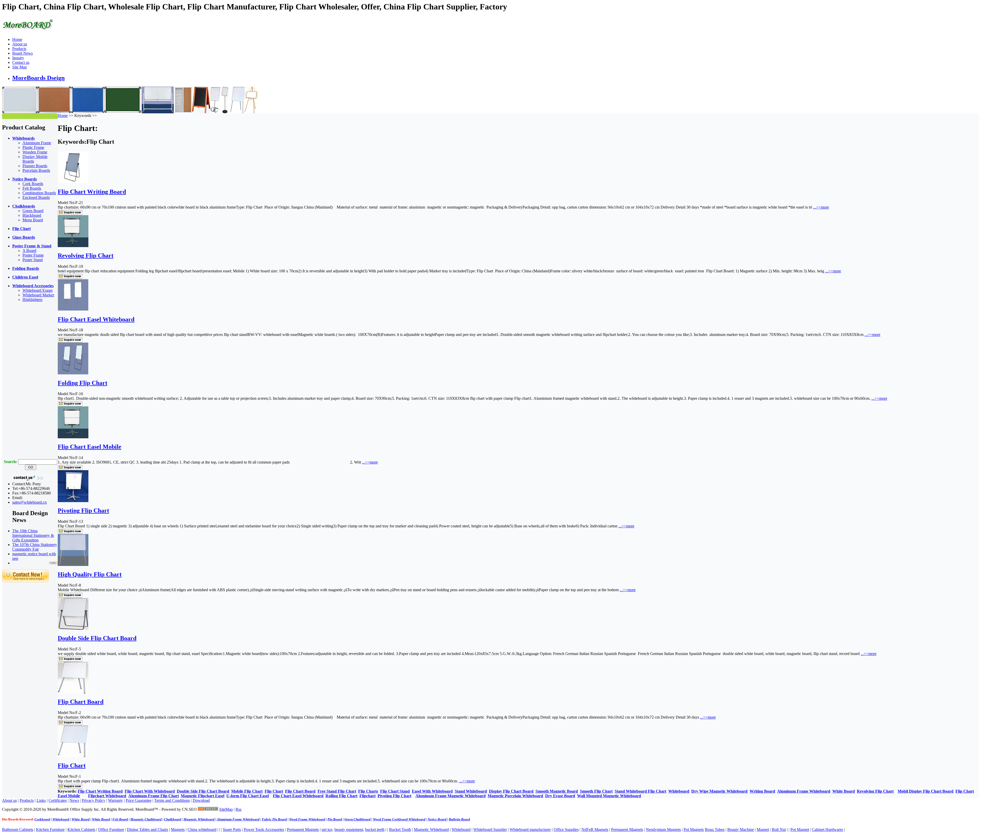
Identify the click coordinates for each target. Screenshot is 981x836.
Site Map (19, 67)
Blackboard (31, 215)
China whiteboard (202, 829)
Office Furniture (111, 829)
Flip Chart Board (80, 701)
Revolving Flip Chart (85, 255)
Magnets (178, 829)
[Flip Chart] (73, 756)
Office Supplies (566, 829)
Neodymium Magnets (663, 829)
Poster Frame (33, 255)
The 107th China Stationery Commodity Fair (34, 546)
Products (19, 48)
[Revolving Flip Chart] (73, 246)
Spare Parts (232, 829)
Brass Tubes (715, 829)
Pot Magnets (694, 829)
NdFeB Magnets (594, 829)
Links (41, 800)
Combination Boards (39, 193)
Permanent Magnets (303, 829)
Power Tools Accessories (264, 829)
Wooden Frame (34, 152)
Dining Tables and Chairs (147, 829)
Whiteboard (461, 829)
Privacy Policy (93, 800)
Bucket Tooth (400, 829)
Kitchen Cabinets (81, 829)
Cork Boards (32, 183)
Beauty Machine (740, 829)
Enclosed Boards (36, 197)
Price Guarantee (138, 800)
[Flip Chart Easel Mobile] (73, 437)
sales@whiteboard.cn (29, 502)
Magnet (763, 829)
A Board (29, 250)
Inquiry (18, 58)
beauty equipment (348, 829)
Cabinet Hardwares (827, 829)
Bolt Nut (779, 829)
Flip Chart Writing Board (92, 191)
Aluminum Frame (36, 143)
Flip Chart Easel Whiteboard (96, 319)
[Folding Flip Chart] (73, 373)
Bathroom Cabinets (17, 829)
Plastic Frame (33, 147)
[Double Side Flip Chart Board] (73, 628)
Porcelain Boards (36, 170)
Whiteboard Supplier (490, 829)
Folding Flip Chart (82, 383)
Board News (22, 53)
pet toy (327, 829)
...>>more (821, 207)
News (74, 800)
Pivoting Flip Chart (83, 510)
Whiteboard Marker (38, 295)
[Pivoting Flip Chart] (73, 501)
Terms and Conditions (172, 800)
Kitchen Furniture (50, 829)
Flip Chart (72, 765)
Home (17, 39)
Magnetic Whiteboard (431, 829)
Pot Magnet (799, 829)
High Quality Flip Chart (90, 574)
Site (222, 809)
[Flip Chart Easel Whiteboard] (73, 309)
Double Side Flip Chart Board (97, 638)
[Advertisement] (22, 382)
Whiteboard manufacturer (530, 829)
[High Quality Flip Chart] (73, 564)
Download (201, 800)
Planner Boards (34, 166)
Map (229, 809)
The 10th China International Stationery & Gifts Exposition (33, 535)
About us (19, 44)
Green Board (32, 211)
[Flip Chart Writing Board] (73, 182)
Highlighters (32, 299)
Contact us (20, 62)
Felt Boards (31, 188)
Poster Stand (32, 260)
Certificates (58, 800)
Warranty (115, 800)
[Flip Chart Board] (73, 692)
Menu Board (32, 220)
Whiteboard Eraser (37, 290)
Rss (238, 809)
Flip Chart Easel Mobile (89, 446)
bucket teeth (374, 829)
